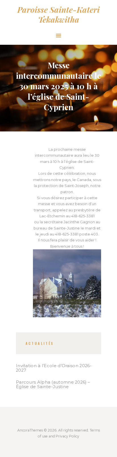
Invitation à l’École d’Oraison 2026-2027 (54, 368)
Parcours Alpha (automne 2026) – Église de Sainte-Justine (53, 384)
